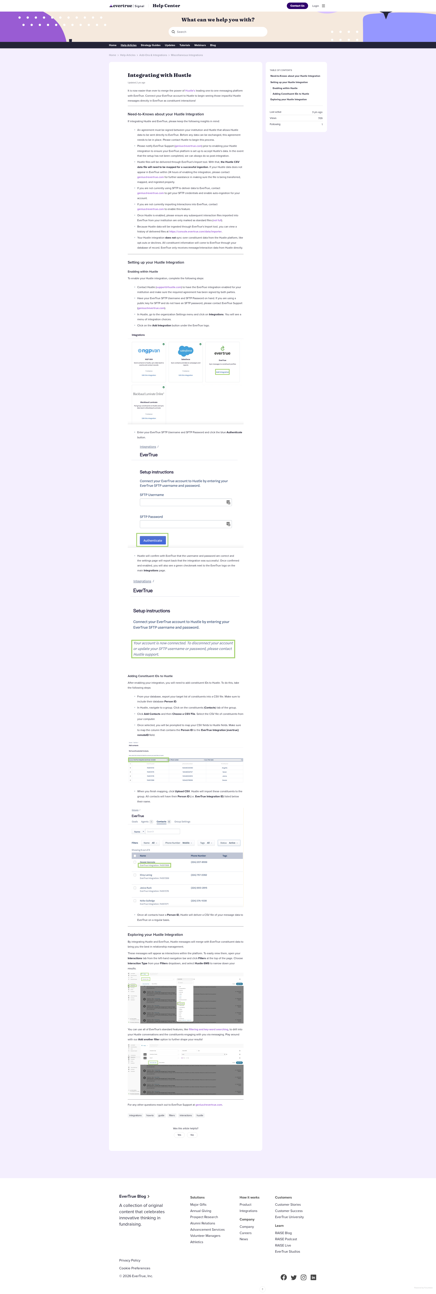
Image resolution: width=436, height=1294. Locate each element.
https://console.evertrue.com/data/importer (195, 231)
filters (172, 1115)
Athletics (196, 1241)
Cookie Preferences (134, 1268)
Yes (179, 1135)
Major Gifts (198, 1204)
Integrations (248, 1210)
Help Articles (129, 45)
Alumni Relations (202, 1223)
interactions (186, 1115)
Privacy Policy (129, 1260)
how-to (150, 1115)
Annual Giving (200, 1210)
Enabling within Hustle (143, 271)
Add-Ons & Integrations (153, 55)
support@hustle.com (168, 287)
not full (217, 220)
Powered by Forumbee (423, 1288)
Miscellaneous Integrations (187, 55)
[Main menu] (323, 6)
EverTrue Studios (287, 1251)
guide (161, 1115)
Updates (170, 45)
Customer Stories (288, 1204)
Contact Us (297, 6)
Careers (246, 1232)
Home (112, 45)
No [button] (192, 1135)
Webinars (200, 45)
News (244, 1238)
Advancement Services (207, 1229)
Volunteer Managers (205, 1235)
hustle (200, 1115)
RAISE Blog (283, 1232)
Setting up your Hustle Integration (156, 262)
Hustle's (190, 91)
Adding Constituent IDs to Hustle (150, 676)
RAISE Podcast (286, 1238)
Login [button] (315, 6)
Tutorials (185, 45)
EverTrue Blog (132, 1196)
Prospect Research (204, 1216)
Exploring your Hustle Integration (155, 934)
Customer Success (289, 1210)
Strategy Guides (151, 45)
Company (247, 1226)
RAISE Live (283, 1245)
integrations (135, 1115)
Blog (213, 45)
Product (245, 1204)
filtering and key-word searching (208, 1029)
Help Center (166, 5)
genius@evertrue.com (188, 146)
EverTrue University (289, 1216)
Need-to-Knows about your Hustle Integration (166, 114)
